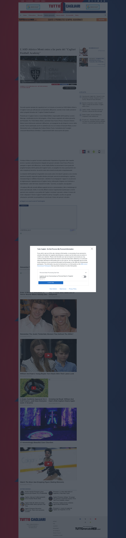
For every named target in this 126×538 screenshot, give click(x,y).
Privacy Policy (72, 289)
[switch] (84, 277)
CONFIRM (51, 282)
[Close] (92, 249)
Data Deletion (53, 289)
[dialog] (63, 269)
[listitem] (63, 272)
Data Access (63, 289)
